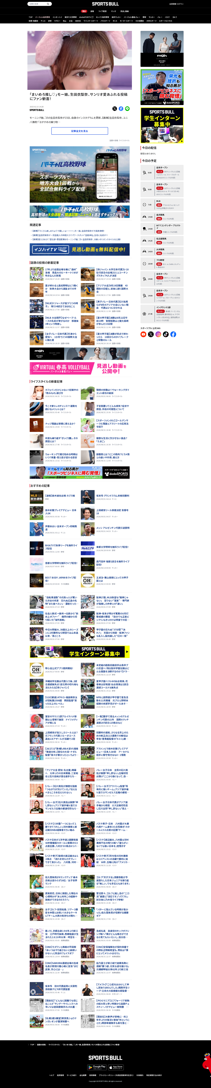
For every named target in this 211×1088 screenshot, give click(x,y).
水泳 (70, 21)
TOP (31, 17)
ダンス (115, 21)
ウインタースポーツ (91, 21)
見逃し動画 (124, 11)
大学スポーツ (151, 21)
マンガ (113, 11)
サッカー (152, 17)
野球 (144, 17)
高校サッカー (116, 17)
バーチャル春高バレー (132, 17)
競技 (84, 11)
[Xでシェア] (114, 108)
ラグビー (57, 21)
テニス (43, 21)
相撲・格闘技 (33, 21)
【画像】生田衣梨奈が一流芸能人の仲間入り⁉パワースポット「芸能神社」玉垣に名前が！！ (70, 235)
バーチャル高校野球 (42, 17)
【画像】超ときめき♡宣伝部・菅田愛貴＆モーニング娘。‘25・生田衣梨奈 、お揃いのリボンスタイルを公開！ (76, 239)
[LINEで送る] (127, 108)
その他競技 (139, 21)
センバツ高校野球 (102, 17)
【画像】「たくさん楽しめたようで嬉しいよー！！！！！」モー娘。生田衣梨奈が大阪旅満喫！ (68, 230)
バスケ (167, 17)
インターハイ (57, 17)
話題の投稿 (114, 140)
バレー (159, 17)
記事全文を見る (79, 131)
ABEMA (78, 21)
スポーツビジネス (165, 21)
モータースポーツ (126, 21)
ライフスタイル (124, 140)
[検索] (48, 4)
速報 (92, 11)
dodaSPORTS (86, 17)
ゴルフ (174, 17)
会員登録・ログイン (176, 4)
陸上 (64, 21)
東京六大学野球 (71, 17)
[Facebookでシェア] (121, 108)
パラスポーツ (105, 21)
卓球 (50, 21)
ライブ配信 (102, 11)
